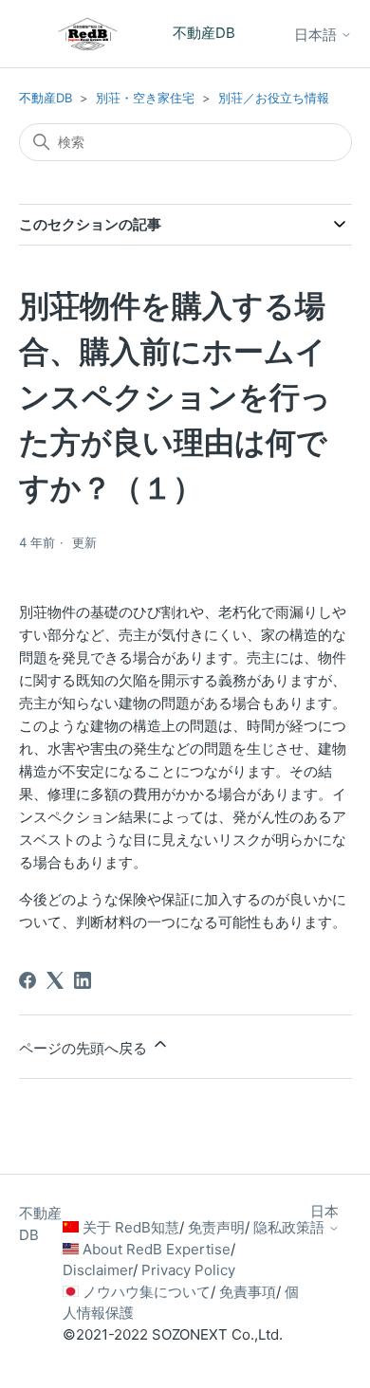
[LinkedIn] (82, 980)
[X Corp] (55, 980)
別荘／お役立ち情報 (273, 97)
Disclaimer (98, 1270)
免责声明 (216, 1227)
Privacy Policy (188, 1270)
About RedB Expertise (157, 1249)
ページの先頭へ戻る (85, 1048)
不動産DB (45, 97)
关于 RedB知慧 (131, 1227)
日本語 (317, 35)
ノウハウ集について (147, 1292)
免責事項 (247, 1292)
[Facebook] (27, 980)
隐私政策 (281, 1227)
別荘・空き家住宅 (145, 97)
